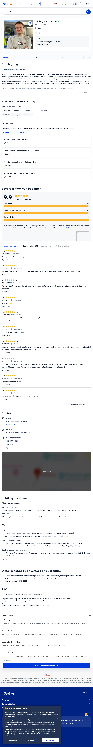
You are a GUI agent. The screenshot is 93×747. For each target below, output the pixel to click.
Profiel (6, 57)
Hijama (58, 634)
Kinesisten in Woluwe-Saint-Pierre (65, 623)
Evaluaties (51, 58)
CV (90, 58)
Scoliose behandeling (29, 634)
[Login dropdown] (77, 3)
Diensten (40, 58)
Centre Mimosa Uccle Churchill (39, 656)
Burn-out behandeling (71, 634)
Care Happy (6, 656)
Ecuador (80, 720)
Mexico (67, 720)
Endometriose (7, 645)
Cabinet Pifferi (59, 656)
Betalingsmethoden (77, 58)
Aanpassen (13, 740)
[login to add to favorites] (30, 23)
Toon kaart (46, 472)
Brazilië (71, 723)
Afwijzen (31, 740)
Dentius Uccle (72, 656)
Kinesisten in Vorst (43, 623)
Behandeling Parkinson (10, 634)
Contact (62, 58)
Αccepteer (50, 740)
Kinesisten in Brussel (26, 623)
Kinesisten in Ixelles (9, 623)
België (62, 720)
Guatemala (64, 723)
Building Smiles (84, 656)
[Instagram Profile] (7, 447)
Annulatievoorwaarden (73, 517)
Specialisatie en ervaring (22, 58)
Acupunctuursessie (46, 634)
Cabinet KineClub (19, 656)
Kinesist (38, 28)
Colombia (74, 720)
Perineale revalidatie (41, 645)
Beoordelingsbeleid (63, 228)
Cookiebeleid (19, 735)
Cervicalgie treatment (23, 645)
